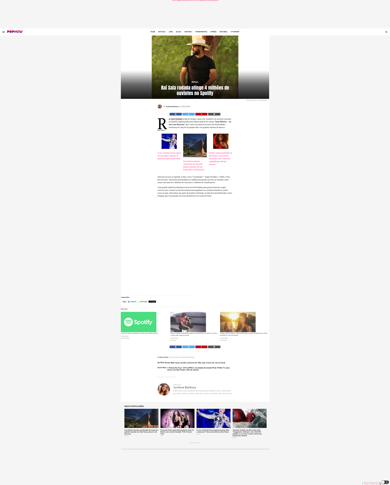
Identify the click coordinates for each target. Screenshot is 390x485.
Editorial (224, 32)
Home (153, 32)
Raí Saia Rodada (175, 119)
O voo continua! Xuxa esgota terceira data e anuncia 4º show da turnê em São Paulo (169, 156)
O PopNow (235, 32)
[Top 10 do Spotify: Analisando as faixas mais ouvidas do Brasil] (144, 322)
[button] (385, 482)
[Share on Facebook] (176, 114)
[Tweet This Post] (188, 114)
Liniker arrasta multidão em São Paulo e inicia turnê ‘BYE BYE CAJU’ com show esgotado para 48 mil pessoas (220, 158)
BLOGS (178, 32)
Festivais (188, 32)
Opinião (213, 32)
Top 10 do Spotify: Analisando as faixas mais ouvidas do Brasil (139, 333)
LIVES (171, 32)
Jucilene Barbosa (172, 106)
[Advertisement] (195, 14)
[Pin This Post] (201, 114)
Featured (177, 357)
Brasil (171, 357)
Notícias (161, 32)
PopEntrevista (201, 32)
